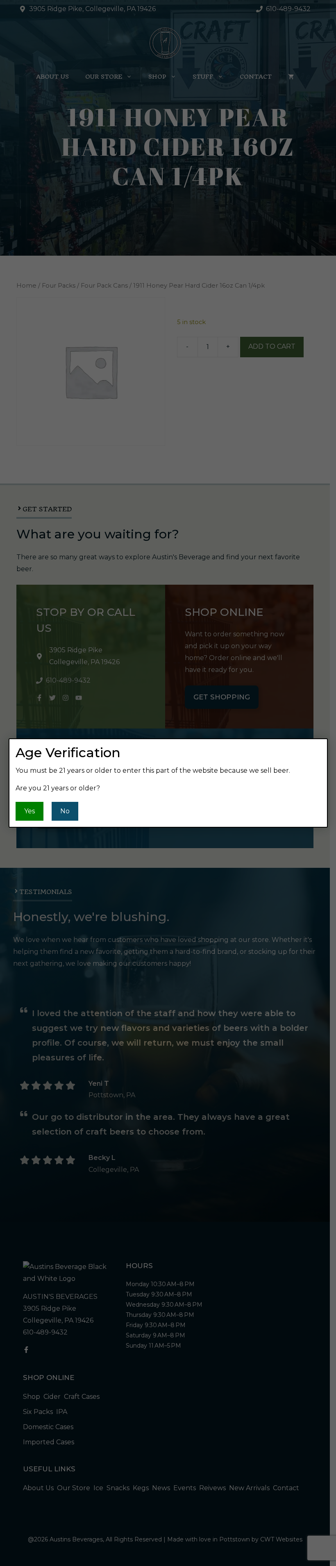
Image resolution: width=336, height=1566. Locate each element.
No (65, 811)
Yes (29, 811)
